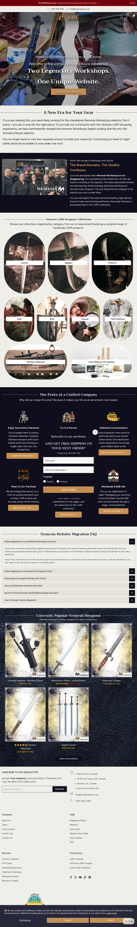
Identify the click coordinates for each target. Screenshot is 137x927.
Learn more (111, 913)
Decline (110, 920)
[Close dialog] (95, 432)
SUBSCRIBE (68, 489)
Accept (67, 920)
